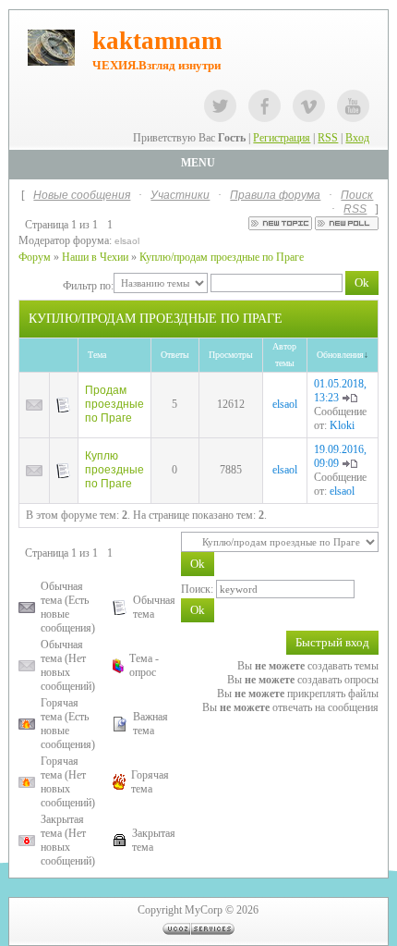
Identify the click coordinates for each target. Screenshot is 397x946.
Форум (34, 257)
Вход (357, 137)
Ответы (175, 355)
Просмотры (231, 355)
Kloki (342, 425)
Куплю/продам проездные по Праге (221, 257)
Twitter (220, 106)
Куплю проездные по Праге (114, 469)
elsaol (126, 241)
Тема (97, 355)
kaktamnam (157, 41)
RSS (328, 137)
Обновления (340, 355)
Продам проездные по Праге (114, 404)
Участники (180, 195)
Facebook (264, 106)
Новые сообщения (81, 195)
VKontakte (309, 106)
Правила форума (275, 195)
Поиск (357, 195)
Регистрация (281, 137)
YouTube (353, 106)
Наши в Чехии (95, 257)
